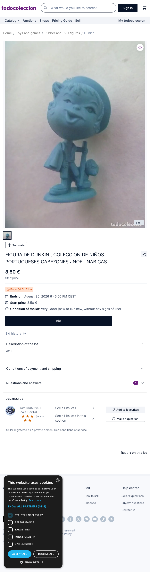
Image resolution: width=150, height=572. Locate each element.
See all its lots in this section (70, 418)
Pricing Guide (62, 20)
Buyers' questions (132, 502)
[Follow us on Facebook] (70, 519)
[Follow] (140, 47)
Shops (44, 20)
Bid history (13, 333)
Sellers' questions (132, 495)
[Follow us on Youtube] (95, 519)
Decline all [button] (46, 554)
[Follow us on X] (78, 519)
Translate (18, 245)
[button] (75, 344)
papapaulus (14, 398)
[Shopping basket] (144, 7)
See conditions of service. (71, 430)
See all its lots (65, 408)
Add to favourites (127, 409)
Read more (35, 500)
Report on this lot (134, 453)
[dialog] (33, 521)
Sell (77, 20)
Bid (58, 321)
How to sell (91, 495)
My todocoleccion (131, 20)
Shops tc (90, 502)
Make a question (127, 418)
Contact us (128, 510)
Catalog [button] (11, 20)
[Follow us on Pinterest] (87, 519)
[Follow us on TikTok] (103, 519)
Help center (130, 488)
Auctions (29, 20)
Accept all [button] (19, 554)
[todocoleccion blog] (111, 519)
